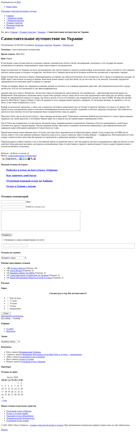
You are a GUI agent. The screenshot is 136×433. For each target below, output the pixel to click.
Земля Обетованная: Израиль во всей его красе (31, 278)
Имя (28, 202)
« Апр (4, 400)
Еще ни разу (15, 298)
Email (35, 207)
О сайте (9, 329)
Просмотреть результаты (12, 316)
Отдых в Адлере (26, 359)
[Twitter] (23, 159)
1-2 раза (13, 301)
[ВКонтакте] (20, 159)
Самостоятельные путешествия (22, 156)
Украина (41, 32)
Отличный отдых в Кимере (32, 357)
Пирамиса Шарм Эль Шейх (22, 273)
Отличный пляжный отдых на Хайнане (29, 180)
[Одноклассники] (26, 159)
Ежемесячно (15, 309)
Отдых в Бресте (18, 268)
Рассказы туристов (14, 25)
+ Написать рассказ (15, 20)
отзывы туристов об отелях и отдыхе (46, 425)
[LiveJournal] (31, 159)
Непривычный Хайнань (30, 352)
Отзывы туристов (14, 23)
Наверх (4, 430)
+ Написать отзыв (14, 18)
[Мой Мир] (29, 159)
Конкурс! (10, 27)
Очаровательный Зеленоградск (20, 418)
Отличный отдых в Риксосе (19, 411)
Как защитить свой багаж (21, 175)
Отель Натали (16, 270)
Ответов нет (68, 45)
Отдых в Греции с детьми (21, 186)
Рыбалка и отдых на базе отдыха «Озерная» (32, 170)
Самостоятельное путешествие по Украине (29, 275)
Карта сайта (11, 7)
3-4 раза (13, 303)
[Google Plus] (34, 159)
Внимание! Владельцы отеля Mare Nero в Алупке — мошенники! (52, 354)
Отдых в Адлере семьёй (17, 413)
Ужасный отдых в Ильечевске (20, 416)
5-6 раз (13, 306)
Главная (10, 16)
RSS (19, 2)
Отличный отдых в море (17, 421)
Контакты (10, 331)
